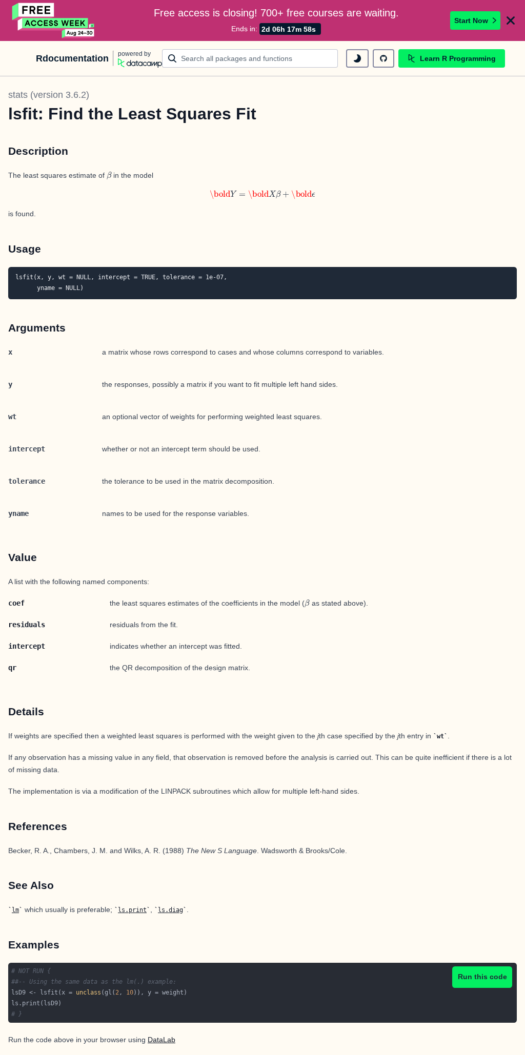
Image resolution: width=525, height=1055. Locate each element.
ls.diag (170, 910)
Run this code (482, 977)
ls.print (132, 910)
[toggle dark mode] (357, 58)
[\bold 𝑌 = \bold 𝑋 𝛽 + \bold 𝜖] (262, 195)
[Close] (510, 20)
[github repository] (383, 58)
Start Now (471, 20)
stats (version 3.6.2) (48, 95)
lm (15, 910)
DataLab (161, 1040)
